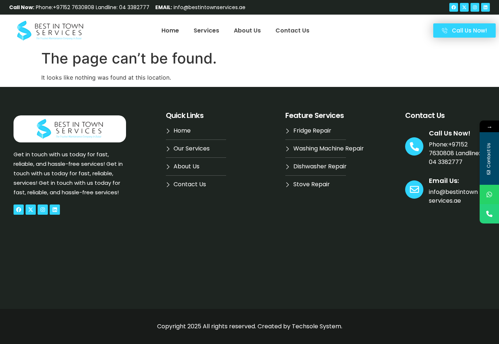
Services (206, 30)
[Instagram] (475, 7)
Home (170, 30)
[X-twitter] (464, 7)
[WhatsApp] (489, 194)
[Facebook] (453, 7)
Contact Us (292, 30)
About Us (247, 30)
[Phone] (489, 213)
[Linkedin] (485, 7)
